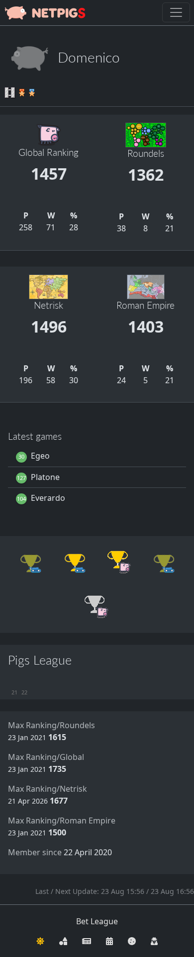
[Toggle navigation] (176, 12)
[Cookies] (131, 940)
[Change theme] (40, 940)
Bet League (97, 921)
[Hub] (63, 940)
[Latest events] (109, 940)
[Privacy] (154, 940)
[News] (86, 940)
